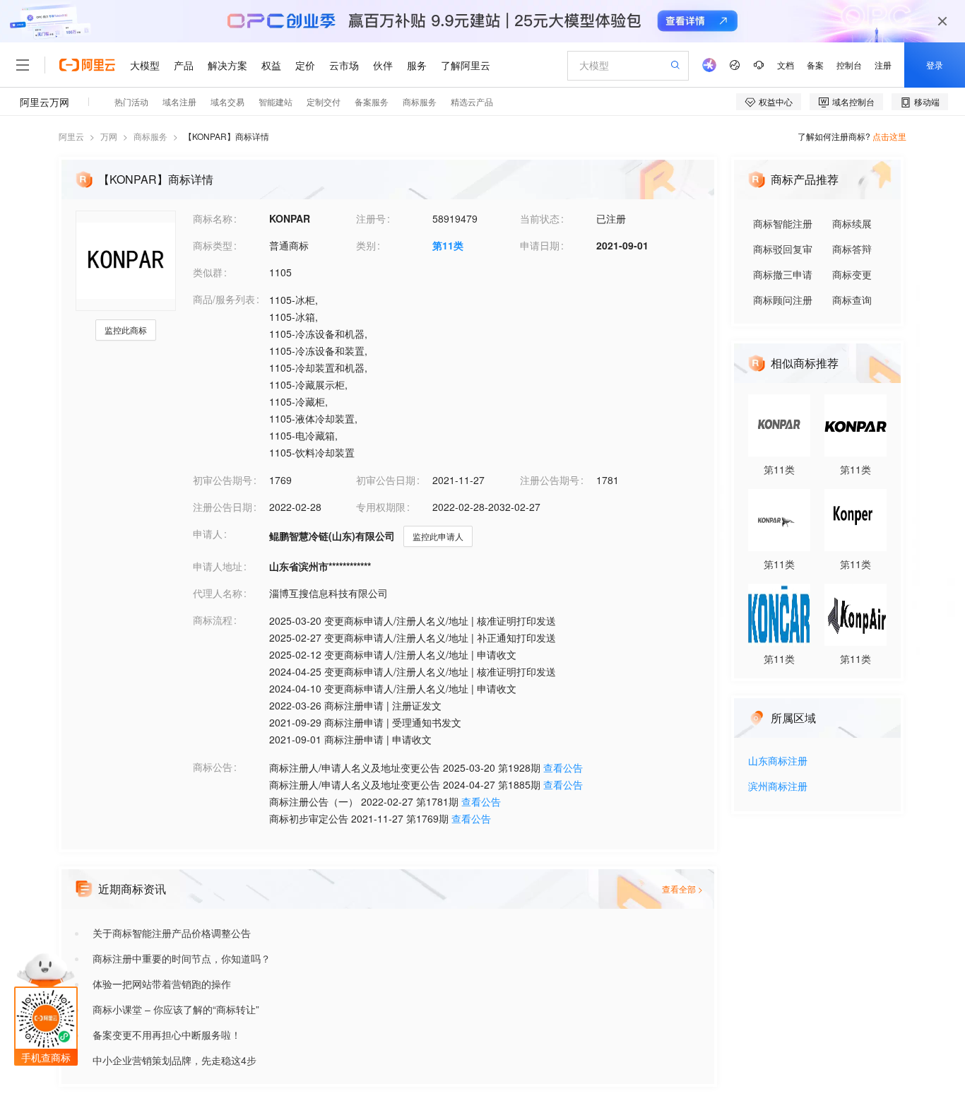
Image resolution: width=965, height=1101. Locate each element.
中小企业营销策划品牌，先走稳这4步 (174, 1060)
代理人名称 (217, 593)
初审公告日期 (385, 480)
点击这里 (889, 136)
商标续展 (852, 223)
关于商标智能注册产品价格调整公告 (172, 933)
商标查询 (852, 300)
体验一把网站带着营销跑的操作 (162, 984)
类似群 (208, 272)
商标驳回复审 (782, 249)
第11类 (447, 245)
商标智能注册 (782, 223)
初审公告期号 (222, 480)
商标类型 (212, 245)
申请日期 (540, 245)
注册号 (371, 218)
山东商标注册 (777, 761)
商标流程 (212, 620)
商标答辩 (852, 249)
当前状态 (540, 218)
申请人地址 (217, 566)
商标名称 (212, 218)
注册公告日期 (222, 507)
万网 (108, 136)
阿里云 (71, 136)
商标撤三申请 (782, 274)
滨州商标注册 (777, 787)
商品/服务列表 (224, 299)
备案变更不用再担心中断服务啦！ (167, 1035)
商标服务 (150, 136)
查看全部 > (682, 888)
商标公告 (212, 767)
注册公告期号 (549, 480)
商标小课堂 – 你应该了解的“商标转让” (176, 1009)
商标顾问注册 (782, 300)
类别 (366, 245)
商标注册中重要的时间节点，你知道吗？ (182, 958)
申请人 (208, 533)
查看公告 (563, 767)
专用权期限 (380, 507)
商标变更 (852, 274)
